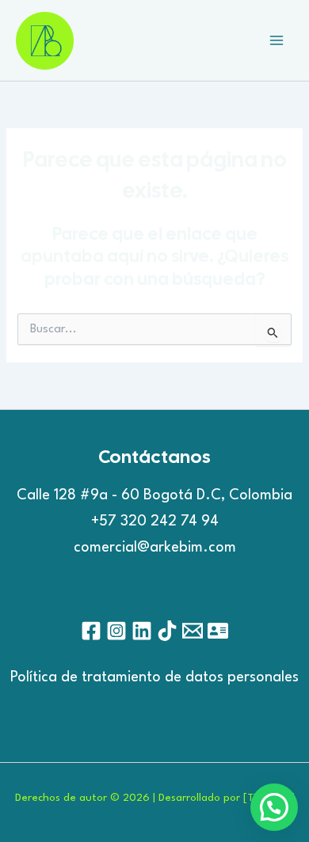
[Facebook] (91, 630)
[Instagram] (116, 630)
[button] (274, 807)
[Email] (192, 630)
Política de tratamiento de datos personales (154, 677)
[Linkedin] (142, 630)
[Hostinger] (218, 630)
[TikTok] (167, 630)
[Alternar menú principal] (276, 40)
